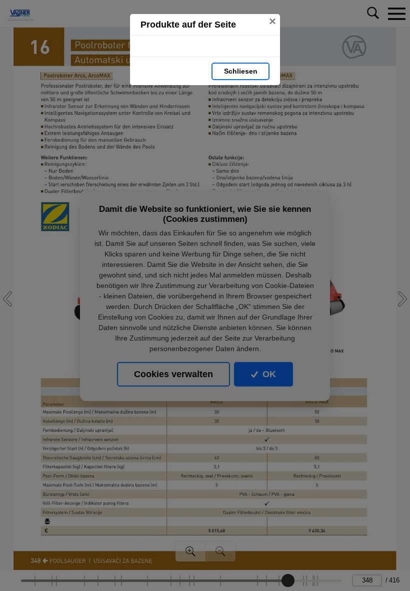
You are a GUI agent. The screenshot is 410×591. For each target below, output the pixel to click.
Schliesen (241, 71)
